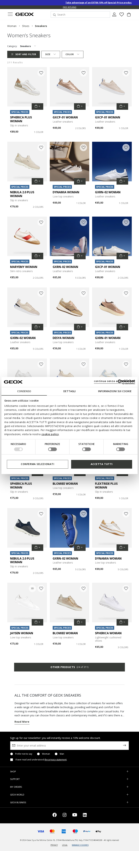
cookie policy (50, 434)
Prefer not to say (23, 753)
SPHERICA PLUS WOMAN (21, 119)
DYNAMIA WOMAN (66, 192)
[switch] (52, 449)
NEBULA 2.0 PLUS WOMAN (22, 194)
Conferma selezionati (37, 464)
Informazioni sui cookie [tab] (115, 391)
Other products (69, 667)
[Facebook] (54, 815)
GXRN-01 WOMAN (108, 338)
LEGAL (65, 845)
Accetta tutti (102, 464)
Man (62, 753)
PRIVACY (54, 845)
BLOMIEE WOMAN (65, 484)
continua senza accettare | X (114, 381)
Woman (46, 753)
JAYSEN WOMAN (21, 633)
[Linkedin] (85, 815)
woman (11, 26)
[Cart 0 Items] (129, 16)
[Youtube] (74, 815)
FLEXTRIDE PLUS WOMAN (106, 485)
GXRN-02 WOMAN (108, 192)
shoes (25, 26)
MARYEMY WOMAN (23, 267)
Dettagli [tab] (69, 391)
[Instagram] (64, 815)
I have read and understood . (41, 759)
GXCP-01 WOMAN (65, 117)
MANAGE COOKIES (80, 845)
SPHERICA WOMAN (108, 633)
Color (70, 54)
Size (47, 54)
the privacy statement (56, 759)
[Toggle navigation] (10, 14)
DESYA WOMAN (63, 338)
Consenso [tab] (24, 391)
